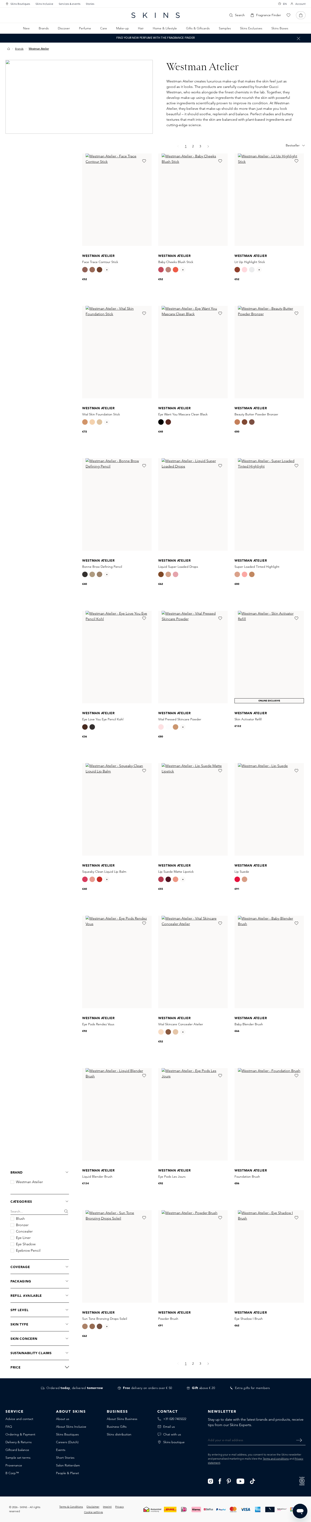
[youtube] (241, 1481)
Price (15, 1367)
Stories (90, 3)
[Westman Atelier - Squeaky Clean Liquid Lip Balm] (117, 809)
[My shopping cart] (301, 15)
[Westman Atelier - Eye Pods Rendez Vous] (117, 962)
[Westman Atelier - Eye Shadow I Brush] (269, 1256)
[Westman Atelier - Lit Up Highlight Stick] (269, 199)
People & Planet (67, 1473)
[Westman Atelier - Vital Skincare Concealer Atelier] (193, 962)
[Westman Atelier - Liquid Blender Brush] (117, 1114)
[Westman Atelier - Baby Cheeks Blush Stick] (193, 199)
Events (60, 1450)
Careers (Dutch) (67, 1442)
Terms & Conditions (71, 1506)
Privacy (119, 1506)
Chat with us (172, 1434)
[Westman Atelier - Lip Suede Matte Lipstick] (193, 809)
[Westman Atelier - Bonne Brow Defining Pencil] (117, 504)
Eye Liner (23, 1238)
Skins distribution (119, 1434)
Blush (20, 1218)
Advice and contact (19, 1419)
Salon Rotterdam (68, 1465)
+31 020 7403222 (174, 1419)
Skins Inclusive (44, 3)
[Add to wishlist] (144, 161)
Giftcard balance (17, 1450)
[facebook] (220, 1481)
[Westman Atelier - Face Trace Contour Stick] (117, 199)
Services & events (69, 3)
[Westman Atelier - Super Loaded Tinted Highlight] (269, 504)
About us (62, 1419)
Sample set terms (18, 1457)
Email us (169, 1427)
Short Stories (65, 1457)
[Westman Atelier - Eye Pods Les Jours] (193, 1114)
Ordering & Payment (20, 1434)
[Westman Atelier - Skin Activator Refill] (269, 657)
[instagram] (210, 1481)
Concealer (24, 1231)
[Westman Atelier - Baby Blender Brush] (269, 962)
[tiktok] (252, 1481)
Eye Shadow (26, 1244)
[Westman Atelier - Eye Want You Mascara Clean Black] (193, 352)
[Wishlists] (288, 15)
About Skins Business (122, 1419)
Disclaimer (93, 1506)
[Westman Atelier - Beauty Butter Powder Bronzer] (269, 352)
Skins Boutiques (20, 3)
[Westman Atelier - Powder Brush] (193, 1256)
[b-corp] (302, 1481)
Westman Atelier (29, 1182)
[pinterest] (229, 1481)
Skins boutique (174, 1442)
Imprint (107, 1506)
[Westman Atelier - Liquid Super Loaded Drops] (193, 504)
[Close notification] (298, 38)
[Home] (8, 48)
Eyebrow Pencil (28, 1250)
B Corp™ (12, 1473)
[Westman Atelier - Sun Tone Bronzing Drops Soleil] (117, 1256)
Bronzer (22, 1225)
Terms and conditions (276, 1458)
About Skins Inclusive (71, 1427)
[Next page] (208, 146)
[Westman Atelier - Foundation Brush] (269, 1114)
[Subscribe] (299, 1440)
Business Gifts (117, 1427)
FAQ (8, 1427)
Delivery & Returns (18, 1442)
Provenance (13, 1465)
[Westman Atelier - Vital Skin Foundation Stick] (117, 352)
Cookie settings (93, 1512)
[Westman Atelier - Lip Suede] (269, 809)
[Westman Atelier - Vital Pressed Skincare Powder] (193, 657)
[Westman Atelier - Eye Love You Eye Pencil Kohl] (117, 657)
